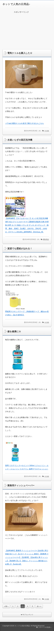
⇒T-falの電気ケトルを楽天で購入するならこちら (24, 123)
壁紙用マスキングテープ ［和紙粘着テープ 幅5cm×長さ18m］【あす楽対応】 (27, 313)
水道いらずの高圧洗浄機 (19, 140)
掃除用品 (46, 239)
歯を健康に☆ (14, 331)
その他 (46, 131)
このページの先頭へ (44, 627)
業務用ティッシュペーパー (21, 485)
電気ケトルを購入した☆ (19, 53)
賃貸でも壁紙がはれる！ (19, 248)
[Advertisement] (27, 30)
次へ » (39, 606)
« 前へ (6, 606)
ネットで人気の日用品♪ (16, 4)
